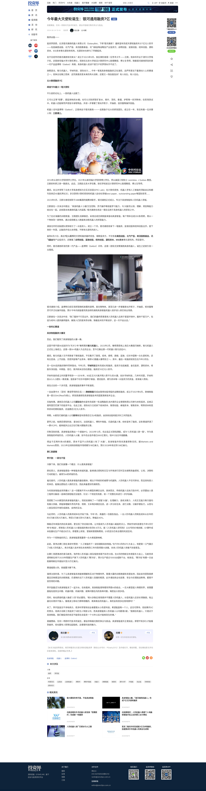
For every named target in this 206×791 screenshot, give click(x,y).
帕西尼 (114, 682)
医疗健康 (85, 3)
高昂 (49, 673)
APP (155, 3)
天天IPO (61, 3)
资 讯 (34, 15)
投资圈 (34, 20)
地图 (63, 777)
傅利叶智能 (87, 682)
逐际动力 (51, 685)
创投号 (34, 34)
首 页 (34, 10)
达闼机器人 (68, 682)
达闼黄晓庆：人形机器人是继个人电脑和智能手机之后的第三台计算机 (137, 713)
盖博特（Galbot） (71, 658)
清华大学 (122, 682)
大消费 (94, 3)
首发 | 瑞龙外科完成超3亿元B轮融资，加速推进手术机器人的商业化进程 (137, 727)
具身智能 (50, 658)
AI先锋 (69, 3)
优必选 (139, 682)
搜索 (63, 771)
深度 (49, 3)
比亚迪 (59, 682)
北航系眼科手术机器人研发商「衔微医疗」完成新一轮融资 (82, 713)
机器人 (77, 3)
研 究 (34, 29)
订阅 (63, 780)
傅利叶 (78, 682)
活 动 (34, 25)
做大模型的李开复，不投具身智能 (80, 698)
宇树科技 (147, 682)
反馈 (63, 774)
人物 (48, 670)
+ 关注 (93, 633)
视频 (100, 3)
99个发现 (108, 3)
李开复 (57, 673)
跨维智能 (105, 682)
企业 (48, 678)
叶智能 (131, 682)
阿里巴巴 (51, 682)
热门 (54, 3)
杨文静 (76, 30)
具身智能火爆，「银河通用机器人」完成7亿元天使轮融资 (136, 699)
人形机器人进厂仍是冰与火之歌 (79, 726)
